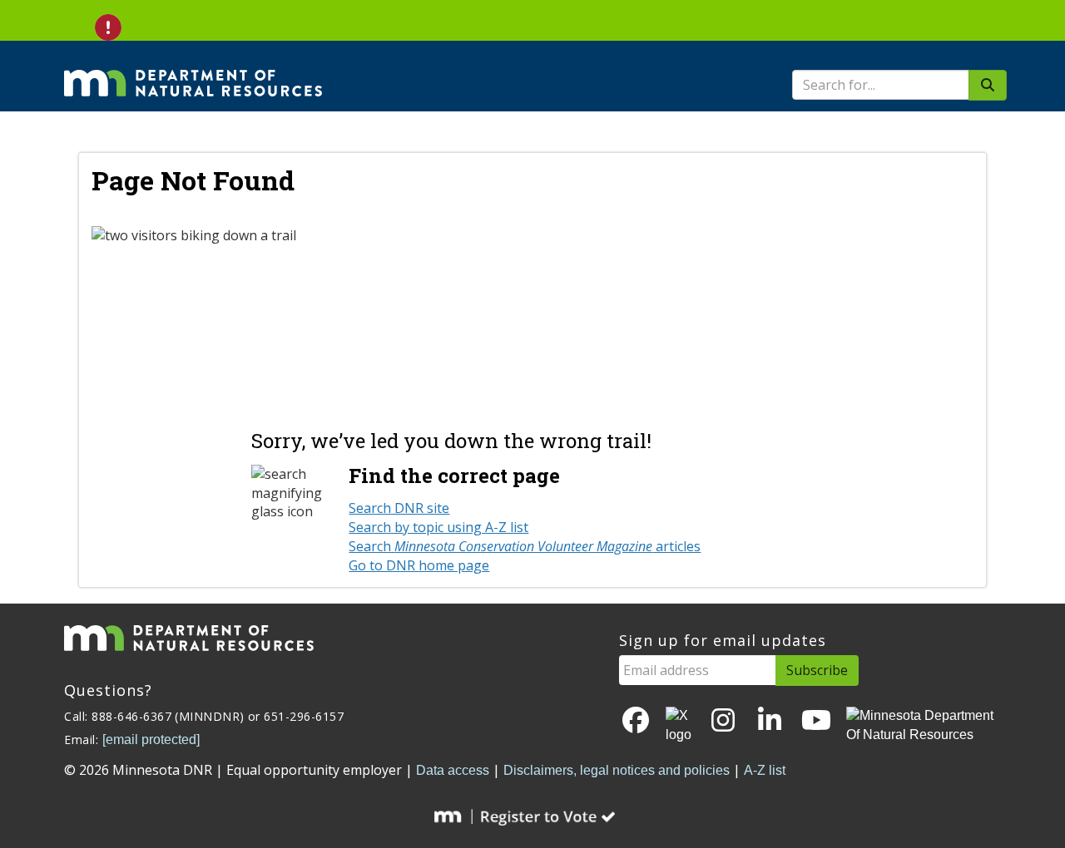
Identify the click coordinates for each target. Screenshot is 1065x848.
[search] (987, 85)
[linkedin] (769, 721)
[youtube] (816, 721)
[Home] (193, 71)
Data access (452, 770)
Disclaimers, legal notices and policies (616, 770)
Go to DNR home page (419, 565)
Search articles (525, 546)
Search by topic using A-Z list (438, 527)
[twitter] (680, 726)
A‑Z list (764, 770)
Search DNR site (399, 508)
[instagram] (723, 721)
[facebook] (635, 721)
